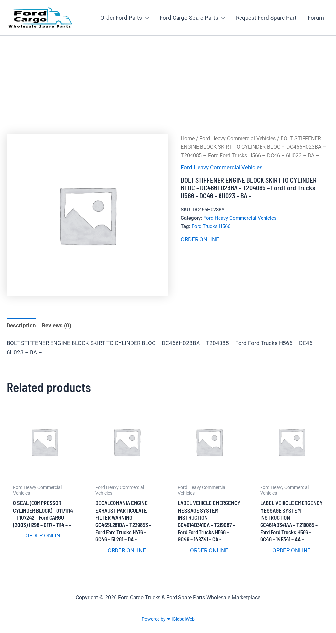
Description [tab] (21, 325)
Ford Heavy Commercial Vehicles (238, 138)
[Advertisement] (168, 85)
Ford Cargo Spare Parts (189, 17)
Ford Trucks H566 (211, 226)
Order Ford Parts (121, 17)
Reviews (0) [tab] (56, 325)
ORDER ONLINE (200, 239)
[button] (145, 18)
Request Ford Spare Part (266, 17)
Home (188, 138)
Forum (316, 17)
